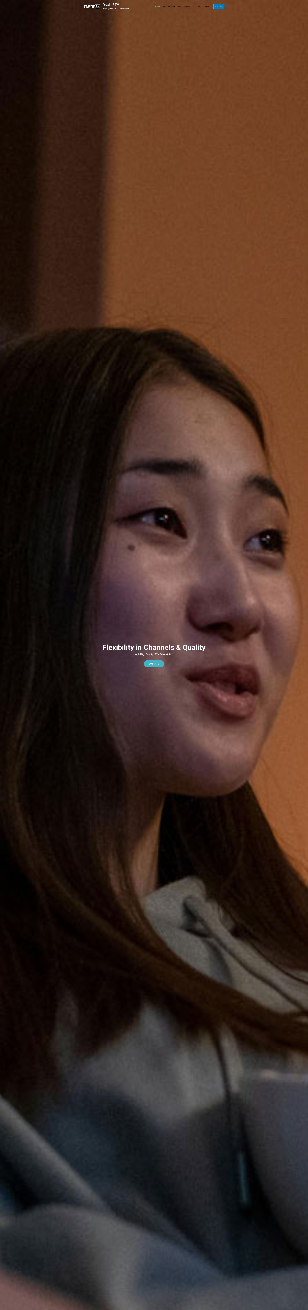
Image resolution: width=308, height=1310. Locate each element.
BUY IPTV (219, 6)
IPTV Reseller (169, 6)
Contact (207, 6)
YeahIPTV (111, 4)
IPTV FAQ (197, 6)
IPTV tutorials (184, 6)
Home (157, 6)
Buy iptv (154, 663)
